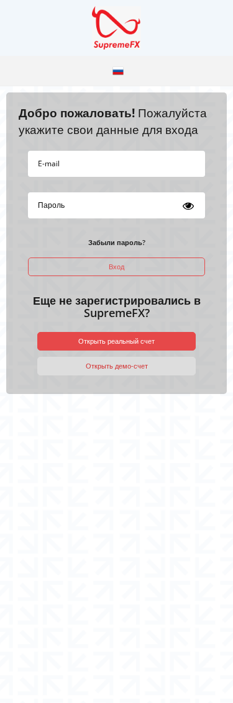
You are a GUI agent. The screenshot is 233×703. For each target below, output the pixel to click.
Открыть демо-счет (117, 365)
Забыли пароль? (116, 242)
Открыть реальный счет (116, 341)
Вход (116, 266)
